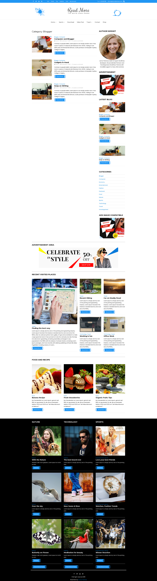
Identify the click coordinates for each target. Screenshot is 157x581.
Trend (52, 1)
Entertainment (103, 185)
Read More (60, 53)
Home (53, 22)
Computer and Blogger (64, 39)
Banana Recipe (38, 398)
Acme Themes (82, 580)
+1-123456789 (102, 1)
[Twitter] (36, 1)
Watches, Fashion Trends (107, 506)
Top (57, 1)
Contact (97, 22)
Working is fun (86, 336)
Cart (67, 1)
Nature (101, 197)
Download (70, 22)
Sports (61, 22)
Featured (102, 191)
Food (100, 194)
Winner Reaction (103, 553)
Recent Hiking (86, 298)
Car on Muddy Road (112, 298)
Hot (48, 1)
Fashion (62, 1)
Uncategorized (103, 209)
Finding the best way (41, 328)
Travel (89, 22)
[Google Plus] (41, 1)
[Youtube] (39, 1)
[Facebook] (33, 1)
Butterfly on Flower (40, 553)
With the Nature (39, 460)
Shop (104, 22)
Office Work (109, 336)
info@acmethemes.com (115, 1)
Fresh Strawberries (72, 398)
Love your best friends (105, 460)
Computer (62, 37)
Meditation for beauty (73, 553)
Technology (102, 203)
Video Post (80, 22)
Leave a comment (78, 41)
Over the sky (37, 506)
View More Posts (39, 567)
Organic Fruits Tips (104, 398)
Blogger (56, 37)
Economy (102, 182)
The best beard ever (72, 460)
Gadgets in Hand (61, 62)
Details (36, 468)
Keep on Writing (61, 86)
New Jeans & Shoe (72, 506)
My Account (73, 1)
